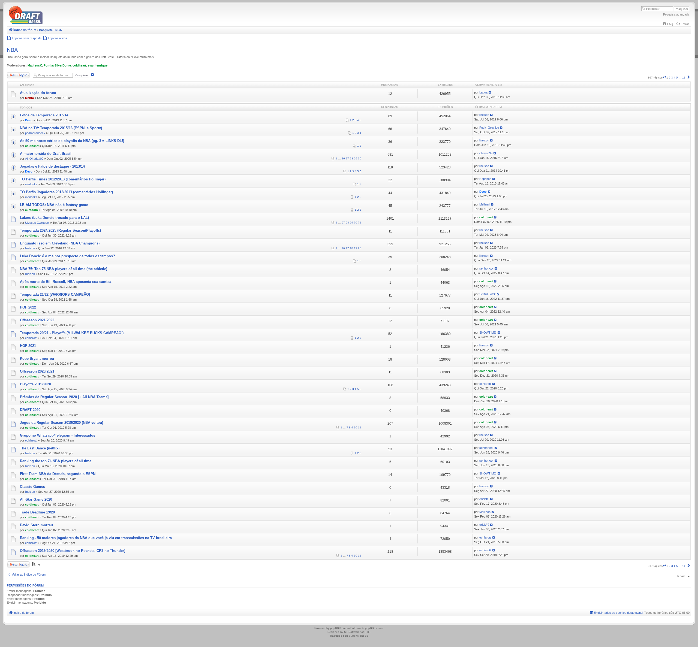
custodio (31, 209)
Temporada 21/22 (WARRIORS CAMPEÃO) (55, 294)
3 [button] (672, 77)
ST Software (352, 631)
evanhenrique (97, 65)
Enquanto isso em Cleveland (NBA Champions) (60, 243)
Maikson (485, 511)
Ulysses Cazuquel (37, 222)
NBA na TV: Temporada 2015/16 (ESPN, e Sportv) (61, 128)
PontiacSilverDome (57, 65)
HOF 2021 (28, 346)
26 (343, 158)
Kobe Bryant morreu (37, 358)
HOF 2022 (28, 307)
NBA (12, 50)
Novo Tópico (15, 73)
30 (359, 158)
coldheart (79, 65)
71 (359, 222)
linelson (484, 114)
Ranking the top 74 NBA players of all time (55, 461)
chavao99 (485, 153)
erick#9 (484, 499)
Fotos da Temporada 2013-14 (44, 115)
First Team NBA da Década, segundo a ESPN (57, 474)
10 (355, 427)
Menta (29, 97)
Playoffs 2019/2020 (35, 384)
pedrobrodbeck (35, 133)
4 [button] (674, 77)
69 (351, 222)
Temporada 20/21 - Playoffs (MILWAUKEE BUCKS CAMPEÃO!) (72, 333)
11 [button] (683, 77)
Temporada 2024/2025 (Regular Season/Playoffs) (60, 230)
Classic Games (32, 487)
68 (347, 222)
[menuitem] (667, 24)
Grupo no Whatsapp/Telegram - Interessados (57, 435)
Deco (28, 120)
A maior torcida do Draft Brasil (45, 154)
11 (359, 427)
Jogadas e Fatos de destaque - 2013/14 (52, 166)
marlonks (31, 184)
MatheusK (35, 65)
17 (347, 248)
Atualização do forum (38, 93)
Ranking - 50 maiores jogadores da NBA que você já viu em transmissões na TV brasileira (96, 538)
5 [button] (677, 77)
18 (351, 248)
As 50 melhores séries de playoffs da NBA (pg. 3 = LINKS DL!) (72, 141)
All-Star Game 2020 (36, 499)
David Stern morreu (36, 525)
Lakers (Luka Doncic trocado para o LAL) (54, 218)
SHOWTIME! (488, 332)
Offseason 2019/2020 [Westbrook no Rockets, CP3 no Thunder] (72, 551)
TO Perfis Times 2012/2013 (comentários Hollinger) (63, 179)
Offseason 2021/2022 (37, 320)
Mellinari (484, 204)
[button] (664, 77)
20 (359, 248)
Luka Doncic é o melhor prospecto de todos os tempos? (67, 256)
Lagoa (483, 92)
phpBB (334, 628)
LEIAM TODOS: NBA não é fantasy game (54, 205)
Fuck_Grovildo (489, 127)
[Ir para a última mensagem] (490, 92)
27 (347, 158)
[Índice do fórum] (49, 23)
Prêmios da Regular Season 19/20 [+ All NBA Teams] (64, 397)
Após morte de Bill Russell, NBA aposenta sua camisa (65, 282)
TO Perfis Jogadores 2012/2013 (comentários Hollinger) (66, 192)
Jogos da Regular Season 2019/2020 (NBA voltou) (61, 423)
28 (351, 158)
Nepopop (485, 178)
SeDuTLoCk (487, 294)
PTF (367, 631)
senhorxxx (486, 268)
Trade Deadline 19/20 (37, 512)
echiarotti (31, 338)
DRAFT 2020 (30, 410)
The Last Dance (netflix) (39, 448)
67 (343, 222)
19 (355, 248)
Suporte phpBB (358, 635)
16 (343, 248)
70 (355, 222)
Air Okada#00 (34, 158)
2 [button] (669, 77)
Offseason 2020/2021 (37, 371)
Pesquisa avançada (676, 14)
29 (355, 158)
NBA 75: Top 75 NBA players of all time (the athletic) (63, 269)
